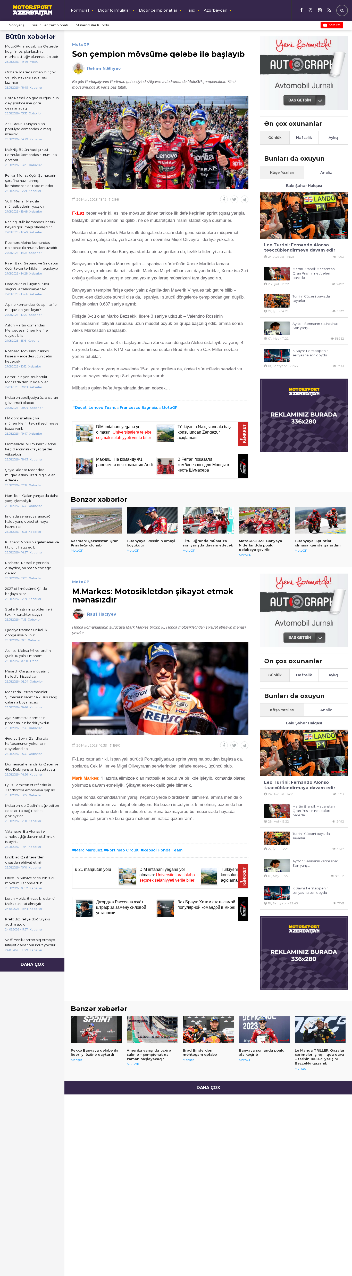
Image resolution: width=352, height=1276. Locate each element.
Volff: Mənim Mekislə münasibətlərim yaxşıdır (25, 203)
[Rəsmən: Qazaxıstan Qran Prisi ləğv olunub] (96, 520)
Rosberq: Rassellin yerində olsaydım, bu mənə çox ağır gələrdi (28, 568)
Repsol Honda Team (162, 850)
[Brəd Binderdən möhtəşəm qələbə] (208, 1029)
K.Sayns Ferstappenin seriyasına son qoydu (310, 353)
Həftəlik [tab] (304, 137)
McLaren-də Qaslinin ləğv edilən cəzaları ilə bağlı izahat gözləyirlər (32, 810)
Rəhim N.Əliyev (104, 68)
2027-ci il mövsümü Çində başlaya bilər (26, 591)
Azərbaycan (215, 10)
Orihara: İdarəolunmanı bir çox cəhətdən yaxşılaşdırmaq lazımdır (30, 77)
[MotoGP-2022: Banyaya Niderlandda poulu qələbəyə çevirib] (264, 520)
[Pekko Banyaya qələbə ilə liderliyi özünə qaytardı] (96, 1029)
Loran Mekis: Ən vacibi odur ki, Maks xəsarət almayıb (30, 901)
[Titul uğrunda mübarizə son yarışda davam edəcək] (208, 520)
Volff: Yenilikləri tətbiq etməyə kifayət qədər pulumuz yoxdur (30, 942)
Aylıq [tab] (333, 137)
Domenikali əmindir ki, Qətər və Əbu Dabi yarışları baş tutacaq (31, 766)
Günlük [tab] (275, 137)
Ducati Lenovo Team (95, 407)
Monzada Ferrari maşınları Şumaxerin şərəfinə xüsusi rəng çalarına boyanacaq (31, 697)
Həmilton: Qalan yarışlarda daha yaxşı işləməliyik (31, 498)
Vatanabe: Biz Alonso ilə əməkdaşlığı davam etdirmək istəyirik (30, 836)
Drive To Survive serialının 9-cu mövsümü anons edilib (30, 880)
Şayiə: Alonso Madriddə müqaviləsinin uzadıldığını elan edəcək (30, 475)
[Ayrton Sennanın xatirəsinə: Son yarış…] (277, 328)
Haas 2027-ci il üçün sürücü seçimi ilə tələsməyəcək (27, 286)
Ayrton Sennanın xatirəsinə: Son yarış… (315, 326)
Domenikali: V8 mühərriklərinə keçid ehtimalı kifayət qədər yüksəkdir (30, 449)
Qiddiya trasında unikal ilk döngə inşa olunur (26, 632)
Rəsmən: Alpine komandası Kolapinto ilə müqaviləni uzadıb (31, 245)
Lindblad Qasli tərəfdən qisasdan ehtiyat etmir (24, 859)
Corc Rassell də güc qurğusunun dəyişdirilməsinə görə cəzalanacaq (32, 103)
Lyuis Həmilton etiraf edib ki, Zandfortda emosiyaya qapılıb (30, 787)
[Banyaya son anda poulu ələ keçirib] (264, 1029)
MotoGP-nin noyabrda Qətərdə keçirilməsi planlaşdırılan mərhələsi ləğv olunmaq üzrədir (31, 51)
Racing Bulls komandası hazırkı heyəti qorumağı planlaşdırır (30, 224)
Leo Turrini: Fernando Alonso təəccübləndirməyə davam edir (299, 247)
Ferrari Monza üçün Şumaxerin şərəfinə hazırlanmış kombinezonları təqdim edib (30, 180)
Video (334, 25)
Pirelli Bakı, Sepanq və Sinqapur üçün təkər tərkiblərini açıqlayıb (31, 265)
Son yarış (16, 25)
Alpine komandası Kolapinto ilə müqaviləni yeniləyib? (31, 307)
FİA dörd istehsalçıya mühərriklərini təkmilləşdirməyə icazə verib (31, 423)
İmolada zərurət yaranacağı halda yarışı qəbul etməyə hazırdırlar (28, 521)
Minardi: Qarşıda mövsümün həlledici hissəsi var (28, 673)
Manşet (76, 1060)
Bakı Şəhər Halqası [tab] (304, 185)
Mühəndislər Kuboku (93, 25)
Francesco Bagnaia (138, 407)
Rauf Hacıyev (101, 614)
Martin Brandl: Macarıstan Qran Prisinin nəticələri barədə (313, 273)
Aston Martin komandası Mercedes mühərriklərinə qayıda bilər (26, 330)
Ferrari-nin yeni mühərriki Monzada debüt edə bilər (26, 379)
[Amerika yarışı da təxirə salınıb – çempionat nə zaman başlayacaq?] (152, 1029)
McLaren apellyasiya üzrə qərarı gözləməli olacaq (31, 400)
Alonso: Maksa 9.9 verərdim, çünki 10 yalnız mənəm (28, 653)
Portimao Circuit (123, 850)
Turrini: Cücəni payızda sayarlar (311, 298)
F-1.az (78, 213)
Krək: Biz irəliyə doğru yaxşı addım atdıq (28, 921)
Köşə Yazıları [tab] (282, 172)
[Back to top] (337, 1261)
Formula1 (80, 10)
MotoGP (80, 44)
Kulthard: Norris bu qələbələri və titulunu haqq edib (32, 544)
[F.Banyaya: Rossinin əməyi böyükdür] (152, 520)
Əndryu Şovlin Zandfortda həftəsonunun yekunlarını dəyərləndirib (26, 743)
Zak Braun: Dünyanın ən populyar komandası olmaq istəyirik (28, 129)
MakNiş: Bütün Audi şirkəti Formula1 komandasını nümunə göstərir (31, 154)
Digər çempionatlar (158, 10)
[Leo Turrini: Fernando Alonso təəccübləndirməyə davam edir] (304, 215)
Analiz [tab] (326, 172)
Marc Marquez (88, 850)
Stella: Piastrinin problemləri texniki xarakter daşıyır (28, 611)
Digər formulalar (114, 10)
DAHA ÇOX (32, 964)
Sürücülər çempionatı (50, 25)
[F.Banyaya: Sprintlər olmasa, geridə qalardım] (320, 520)
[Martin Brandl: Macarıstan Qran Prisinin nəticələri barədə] (277, 273)
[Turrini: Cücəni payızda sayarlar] (277, 301)
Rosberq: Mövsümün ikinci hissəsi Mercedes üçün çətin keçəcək (28, 356)
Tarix (190, 10)
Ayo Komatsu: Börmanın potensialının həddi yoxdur (27, 720)
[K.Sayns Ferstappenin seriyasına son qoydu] (277, 355)
